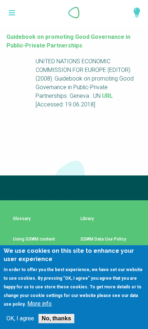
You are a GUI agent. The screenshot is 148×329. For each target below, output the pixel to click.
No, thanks (56, 318)
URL (107, 95)
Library (87, 218)
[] (12, 12)
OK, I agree (20, 318)
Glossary (22, 218)
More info (39, 304)
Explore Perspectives (133, 12)
